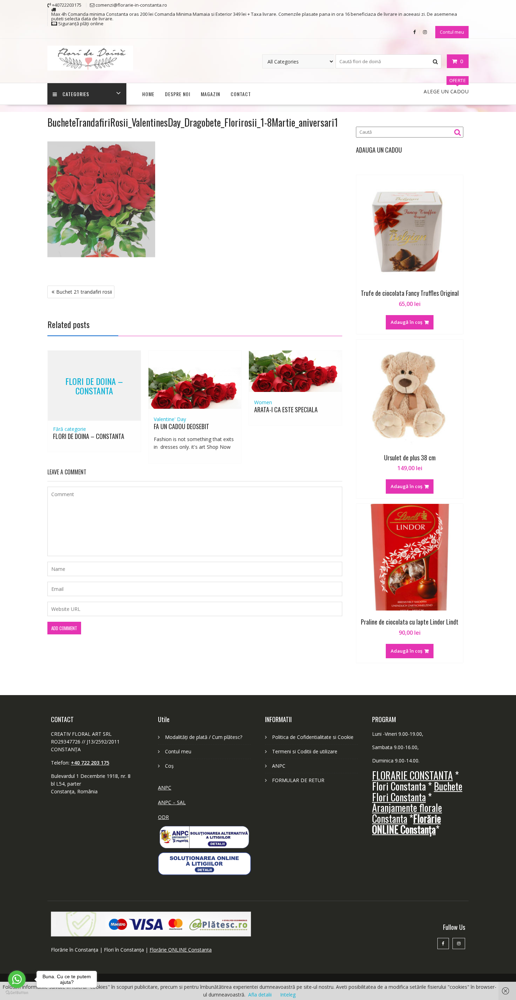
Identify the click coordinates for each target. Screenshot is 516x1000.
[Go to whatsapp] (17, 979)
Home (148, 94)
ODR (163, 817)
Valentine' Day (170, 419)
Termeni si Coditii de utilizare (304, 751)
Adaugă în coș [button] (406, 322)
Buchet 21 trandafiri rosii (84, 291)
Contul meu (452, 32)
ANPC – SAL (172, 802)
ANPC (164, 787)
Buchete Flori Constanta (417, 791)
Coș (169, 765)
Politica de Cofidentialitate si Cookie (312, 737)
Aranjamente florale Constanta (407, 813)
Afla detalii (260, 994)
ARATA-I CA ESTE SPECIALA (286, 409)
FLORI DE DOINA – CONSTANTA (94, 385)
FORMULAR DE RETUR (298, 780)
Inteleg (288, 994)
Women (263, 402)
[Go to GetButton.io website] (17, 993)
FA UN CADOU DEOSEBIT (181, 426)
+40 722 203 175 (90, 762)
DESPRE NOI (177, 94)
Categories (75, 94)
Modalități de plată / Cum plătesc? (203, 737)
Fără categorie (69, 429)
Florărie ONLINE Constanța (181, 949)
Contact (241, 94)
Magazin (210, 94)
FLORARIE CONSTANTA (412, 775)
